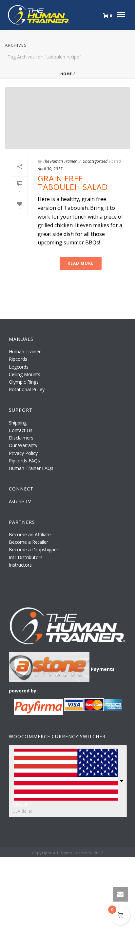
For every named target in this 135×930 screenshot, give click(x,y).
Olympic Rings (24, 382)
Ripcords (18, 359)
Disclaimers (21, 438)
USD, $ (19, 804)
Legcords (19, 367)
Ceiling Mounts (24, 374)
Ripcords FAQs (24, 460)
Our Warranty (23, 445)
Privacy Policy (23, 453)
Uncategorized (95, 161)
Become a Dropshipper (33, 549)
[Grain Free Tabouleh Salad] (67, 118)
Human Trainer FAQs (31, 468)
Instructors (20, 565)
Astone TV (20, 501)
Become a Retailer (28, 542)
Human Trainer (25, 351)
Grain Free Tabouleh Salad (73, 182)
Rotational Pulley (27, 389)
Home (66, 74)
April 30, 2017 (50, 169)
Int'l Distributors (26, 557)
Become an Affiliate (30, 534)
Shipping (18, 423)
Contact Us (20, 430)
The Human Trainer (60, 161)
